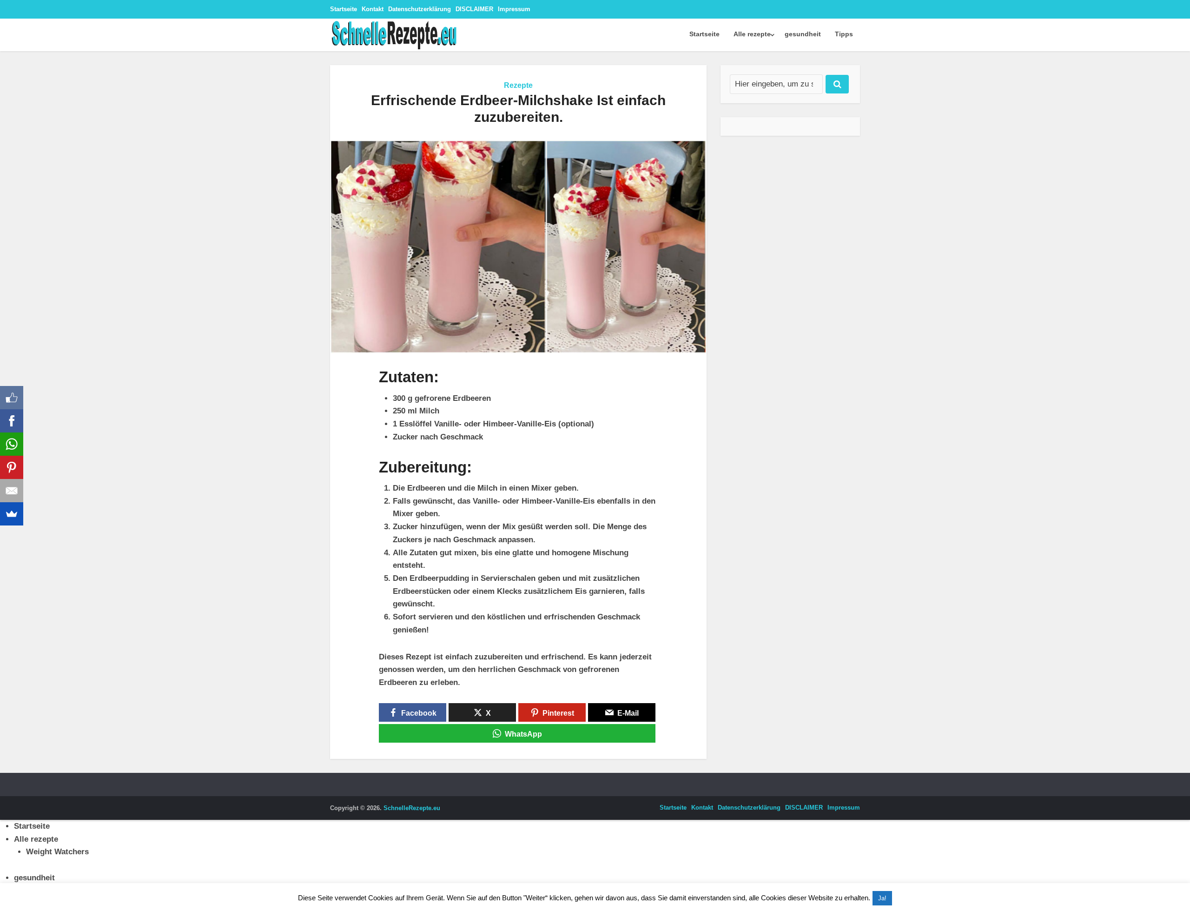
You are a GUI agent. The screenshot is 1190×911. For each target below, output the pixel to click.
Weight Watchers (57, 851)
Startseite (343, 9)
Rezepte (518, 85)
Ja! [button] (882, 898)
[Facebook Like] (11, 397)
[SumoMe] (11, 513)
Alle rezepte (752, 34)
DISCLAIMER (474, 9)
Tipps (844, 34)
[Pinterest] (11, 467)
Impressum (514, 9)
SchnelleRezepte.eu (411, 808)
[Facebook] (11, 420)
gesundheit (803, 34)
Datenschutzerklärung (419, 9)
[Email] (11, 490)
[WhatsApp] (11, 444)
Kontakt (372, 9)
